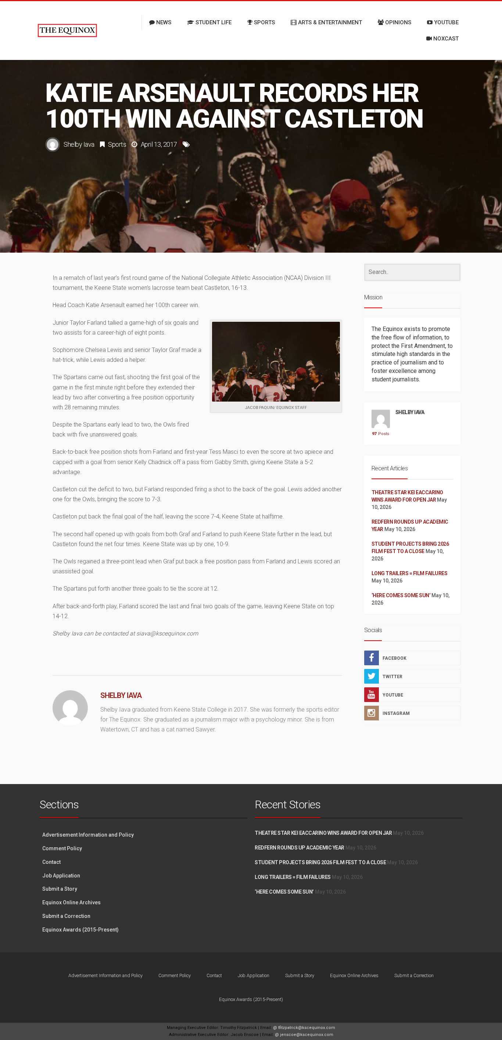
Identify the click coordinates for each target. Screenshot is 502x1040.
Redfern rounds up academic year (299, 848)
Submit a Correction (66, 916)
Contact (51, 862)
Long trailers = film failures (410, 573)
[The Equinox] (67, 30)
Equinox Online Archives (71, 902)
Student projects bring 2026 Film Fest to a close (320, 862)
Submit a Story (59, 889)
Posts (380, 434)
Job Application (61, 876)
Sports (117, 144)
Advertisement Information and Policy (88, 835)
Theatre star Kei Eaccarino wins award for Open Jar (323, 833)
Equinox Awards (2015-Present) (80, 930)
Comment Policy (62, 848)
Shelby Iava (79, 144)
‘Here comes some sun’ (401, 595)
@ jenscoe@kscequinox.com (304, 1034)
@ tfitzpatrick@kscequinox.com (304, 1027)
